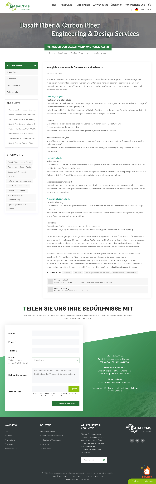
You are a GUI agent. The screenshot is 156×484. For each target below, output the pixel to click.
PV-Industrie (45, 449)
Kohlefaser (78, 273)
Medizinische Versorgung (50, 440)
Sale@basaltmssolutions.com (117, 371)
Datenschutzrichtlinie (95, 476)
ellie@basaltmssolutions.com (118, 382)
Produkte (66, 5)
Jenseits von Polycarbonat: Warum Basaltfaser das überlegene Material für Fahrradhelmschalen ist (22, 138)
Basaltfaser (63, 53)
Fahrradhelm (12, 92)
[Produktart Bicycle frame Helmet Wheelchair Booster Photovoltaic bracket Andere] (55, 360)
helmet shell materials (17, 191)
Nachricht (11, 79)
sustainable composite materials (17, 174)
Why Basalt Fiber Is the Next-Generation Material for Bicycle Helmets (22, 134)
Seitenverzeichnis (67, 476)
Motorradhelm (13, 85)
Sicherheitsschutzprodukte (51, 436)
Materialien (83, 5)
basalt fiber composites (18, 186)
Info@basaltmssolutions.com (117, 359)
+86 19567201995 (120, 373)
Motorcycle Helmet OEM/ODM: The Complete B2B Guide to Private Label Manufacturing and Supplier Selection (22, 129)
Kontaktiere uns (135, 5)
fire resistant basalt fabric (19, 167)
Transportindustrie (47, 431)
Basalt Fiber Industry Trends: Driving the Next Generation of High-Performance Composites (22, 115)
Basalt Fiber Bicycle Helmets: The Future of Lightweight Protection (22, 124)
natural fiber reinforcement (19, 181)
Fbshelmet (84, 479)
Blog (54, 476)
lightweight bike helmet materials (18, 207)
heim (55, 5)
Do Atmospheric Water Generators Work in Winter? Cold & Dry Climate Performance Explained (22, 110)
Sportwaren (45, 444)
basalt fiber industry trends (19, 162)
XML (80, 476)
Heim (7, 431)
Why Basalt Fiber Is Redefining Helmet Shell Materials (22, 119)
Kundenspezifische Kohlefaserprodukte (124, 273)
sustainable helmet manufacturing (16, 198)
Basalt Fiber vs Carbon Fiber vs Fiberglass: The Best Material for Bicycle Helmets (22, 143)
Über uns (116, 5)
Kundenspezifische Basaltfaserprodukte (97, 273)
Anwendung (100, 5)
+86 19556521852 (120, 362)
